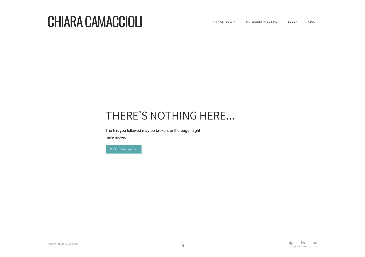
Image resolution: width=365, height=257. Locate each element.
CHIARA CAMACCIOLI (94, 21)
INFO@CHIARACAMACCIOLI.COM (303, 246)
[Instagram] (291, 243)
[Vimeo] (315, 243)
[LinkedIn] (303, 243)
